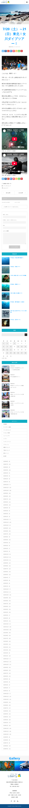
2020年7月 (7, 673)
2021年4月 (7, 647)
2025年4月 (6, 507)
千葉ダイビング (6, 450)
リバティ (5, 438)
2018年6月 (7, 745)
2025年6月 (7, 502)
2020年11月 (7, 661)
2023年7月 (7, 568)
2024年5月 (7, 539)
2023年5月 (7, 574)
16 (7, 349)
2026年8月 (6, 461)
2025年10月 (7, 490)
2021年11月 (7, 626)
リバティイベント (7, 441)
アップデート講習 (7, 427)
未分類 (4, 456)
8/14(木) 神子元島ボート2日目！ (17, 302)
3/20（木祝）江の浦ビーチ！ (16, 293)
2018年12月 (7, 728)
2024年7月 (7, 534)
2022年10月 (7, 594)
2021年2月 (6, 652)
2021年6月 (7, 641)
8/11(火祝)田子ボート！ (15, 376)
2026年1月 (6, 481)
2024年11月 (7, 522)
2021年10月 (7, 629)
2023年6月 (7, 571)
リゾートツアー (6, 435)
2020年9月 (7, 667)
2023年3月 (6, 580)
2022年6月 (7, 606)
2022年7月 (7, 603)
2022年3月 (6, 615)
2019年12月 (7, 693)
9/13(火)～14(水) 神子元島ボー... (17, 257)
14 (25, 346)
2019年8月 (7, 705)
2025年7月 (7, 499)
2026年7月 (7, 464)
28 (25, 352)
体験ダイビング (6, 447)
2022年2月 (6, 618)
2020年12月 (7, 658)
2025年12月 (7, 484)
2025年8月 (7, 496)
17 (10, 349)
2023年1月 (6, 586)
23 (7, 352)
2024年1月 (6, 551)
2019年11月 (7, 696)
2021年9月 (7, 632)
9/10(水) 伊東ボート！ (15, 284)
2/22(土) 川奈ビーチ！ (15, 266)
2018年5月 (7, 748)
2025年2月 (6, 513)
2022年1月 (7, 621)
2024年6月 (6, 536)
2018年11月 (7, 731)
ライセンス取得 (6, 432)
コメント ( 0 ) (17, 202)
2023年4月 (6, 577)
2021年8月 (7, 635)
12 (18, 346)
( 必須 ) (5, 214)
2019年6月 (7, 711)
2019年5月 (7, 713)
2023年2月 (6, 583)
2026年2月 (6, 478)
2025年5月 (7, 505)
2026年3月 (6, 475)
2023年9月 (7, 563)
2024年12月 (7, 519)
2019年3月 (7, 719)
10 (10, 346)
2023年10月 (7, 560)
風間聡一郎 (9, 183)
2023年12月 (7, 554)
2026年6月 (6, 467)
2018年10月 (7, 734)
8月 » (6, 358)
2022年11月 (7, 592)
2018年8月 (6, 740)
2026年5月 (7, 470)
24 (10, 352)
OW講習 (5, 424)
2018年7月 (6, 742)
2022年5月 (7, 609)
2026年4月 (6, 473)
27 (21, 352)
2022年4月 (7, 612)
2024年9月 (7, 528)
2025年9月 (7, 493)
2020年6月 (7, 676)
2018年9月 (6, 737)
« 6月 (3, 358)
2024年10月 (7, 525)
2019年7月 (7, 708)
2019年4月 (7, 716)
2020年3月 (6, 684)
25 (14, 352)
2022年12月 (7, 589)
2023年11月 (7, 557)
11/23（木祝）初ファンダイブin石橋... (18, 275)
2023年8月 (7, 565)
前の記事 (8, 193)
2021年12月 (7, 623)
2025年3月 (6, 510)
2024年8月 (7, 531)
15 (3, 349)
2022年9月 (7, 597)
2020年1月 (6, 690)
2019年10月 (7, 699)
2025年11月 (7, 487)
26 (18, 352)
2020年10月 (7, 664)
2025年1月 (6, 516)
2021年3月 (7, 650)
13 (21, 346)
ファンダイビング (17, 46)
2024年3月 (6, 545)
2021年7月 (7, 638)
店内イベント (6, 453)
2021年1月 (7, 655)
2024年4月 (6, 542)
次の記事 (21, 193)
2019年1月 (7, 725)
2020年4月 (6, 682)
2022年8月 (7, 600)
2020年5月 (6, 679)
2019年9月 (7, 702)
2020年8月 (7, 670)
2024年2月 (6, 548)
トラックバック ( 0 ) (6, 202)
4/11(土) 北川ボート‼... (15, 319)
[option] (7, 766)
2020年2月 (6, 687)
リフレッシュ (6, 444)
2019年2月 (7, 722)
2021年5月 (7, 644)
